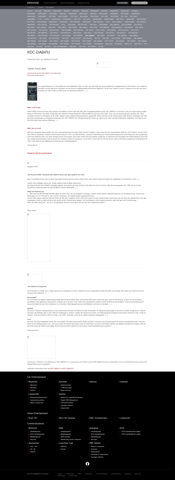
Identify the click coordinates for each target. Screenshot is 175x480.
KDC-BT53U (77, 33)
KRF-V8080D (98, 41)
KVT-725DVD (64, 44)
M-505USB (118, 44)
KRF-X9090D (31, 44)
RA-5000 (39, 46)
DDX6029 (85, 11)
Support (60, 474)
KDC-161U (52, 27)
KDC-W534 (88, 33)
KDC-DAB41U (50, 7)
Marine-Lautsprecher (36, 403)
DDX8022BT (114, 11)
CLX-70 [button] (29, 11)
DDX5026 (76, 11)
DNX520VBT (42, 14)
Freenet (63, 449)
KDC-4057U (84, 27)
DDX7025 (104, 11)
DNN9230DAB (109, 19)
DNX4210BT (130, 19)
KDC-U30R (42, 38)
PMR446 (63, 446)
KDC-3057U (62, 27)
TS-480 (100, 46)
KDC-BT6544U (75, 22)
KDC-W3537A (42, 24)
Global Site (128, 474)
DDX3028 (47, 11)
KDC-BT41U (135, 30)
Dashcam (93, 382)
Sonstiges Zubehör (67, 405)
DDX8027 (135, 11)
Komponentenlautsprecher (38, 397)
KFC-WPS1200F (54, 38)
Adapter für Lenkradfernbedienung (71, 397)
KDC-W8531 (111, 35)
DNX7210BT (64, 22)
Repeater (33, 439)
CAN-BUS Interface (67, 403)
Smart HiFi (33, 418)
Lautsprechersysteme (37, 400)
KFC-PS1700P (76, 38)
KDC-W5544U (133, 33)
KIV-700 (97, 38)
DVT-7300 (124, 16)
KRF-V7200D (109, 41)
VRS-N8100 (92, 46)
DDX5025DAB (55, 19)
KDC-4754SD (31, 30)
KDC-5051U (89, 30)
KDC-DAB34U (78, 35)
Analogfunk (93, 428)
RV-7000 (48, 46)
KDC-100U (74, 16)
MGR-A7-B (128, 44)
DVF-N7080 (114, 16)
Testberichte (31, 7)
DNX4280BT (31, 14)
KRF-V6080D (65, 41)
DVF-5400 (104, 16)
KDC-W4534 (111, 30)
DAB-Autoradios (66, 385)
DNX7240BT (103, 14)
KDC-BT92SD (66, 35)
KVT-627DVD (53, 44)
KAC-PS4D (120, 19)
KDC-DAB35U (114, 24)
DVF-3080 (52, 16)
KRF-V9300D (120, 41)
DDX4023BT (67, 19)
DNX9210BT (31, 24)
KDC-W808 (100, 35)
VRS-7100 (82, 46)
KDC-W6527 (31, 35)
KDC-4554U (129, 27)
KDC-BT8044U (98, 22)
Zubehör (33, 390)
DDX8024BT (125, 11)
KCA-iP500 (30, 22)
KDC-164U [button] (30, 27)
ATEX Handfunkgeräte (37, 434)
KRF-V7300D (116, 38)
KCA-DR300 (84, 16)
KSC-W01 (106, 38)
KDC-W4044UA (117, 27)
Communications (83, 3)
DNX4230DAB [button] (41, 22)
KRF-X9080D (142, 41)
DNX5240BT (83, 14)
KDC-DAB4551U (68, 369)
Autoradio (63, 382)
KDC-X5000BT (63, 16)
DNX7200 (93, 14)
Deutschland (122, 3)
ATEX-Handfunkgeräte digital (130, 431)
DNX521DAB (53, 22)
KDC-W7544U (54, 35)
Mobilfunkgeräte (35, 437)
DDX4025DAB (97, 19)
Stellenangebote (116, 474)
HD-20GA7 (133, 16)
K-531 (63, 24)
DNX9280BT (42, 16)
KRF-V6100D (76, 41)
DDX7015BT (95, 16)
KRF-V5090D (31, 41)
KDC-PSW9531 (117, 22)
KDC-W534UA (99, 33)
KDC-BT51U (54, 33)
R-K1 (145, 44)
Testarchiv (40, 7)
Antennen (94, 449)
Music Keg (108, 44)
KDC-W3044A (54, 24)
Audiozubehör (95, 452)
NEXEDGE (33, 428)
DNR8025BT (31, 19)
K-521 (108, 22)
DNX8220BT (136, 14)
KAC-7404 (86, 19)
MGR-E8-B (137, 44)
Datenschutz (61, 476)
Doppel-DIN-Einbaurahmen (69, 400)
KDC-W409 (71, 24)
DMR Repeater (65, 437)
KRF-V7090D (87, 41)
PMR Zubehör (95, 443)
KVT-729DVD (87, 44)
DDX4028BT (57, 11)
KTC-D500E (42, 44)
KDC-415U (93, 27)
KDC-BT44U (31, 33)
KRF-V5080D (138, 38)
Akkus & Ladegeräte (97, 446)
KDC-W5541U (121, 33)
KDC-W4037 (138, 24)
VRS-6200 (72, 46)
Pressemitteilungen (101, 474)
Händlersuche (70, 474)
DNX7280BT (125, 14)
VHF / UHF (33, 446)
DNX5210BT (87, 22)
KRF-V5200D (42, 41)
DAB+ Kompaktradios (98, 418)
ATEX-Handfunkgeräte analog (130, 434)
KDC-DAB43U (122, 35)
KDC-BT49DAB (127, 24)
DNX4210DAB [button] (141, 19)
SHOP (79, 474)
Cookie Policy (73, 476)
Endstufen (124, 382)
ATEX (122, 428)
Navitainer (33, 388)
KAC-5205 (93, 24)
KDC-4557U (139, 27)
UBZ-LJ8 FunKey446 (60, 46)
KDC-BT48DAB (66, 30)
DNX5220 (63, 14)
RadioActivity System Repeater (71, 439)
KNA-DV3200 (87, 38)
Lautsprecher (34, 394)
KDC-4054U (73, 27)
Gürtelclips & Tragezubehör (99, 454)
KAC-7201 (77, 19)
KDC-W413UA (78, 30)
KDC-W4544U (42, 33)
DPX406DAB (103, 24)
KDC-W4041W (104, 27)
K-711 (40, 19)
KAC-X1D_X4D (82, 24)
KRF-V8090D (131, 41)
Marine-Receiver (66, 390)
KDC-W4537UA (123, 30)
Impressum (138, 474)
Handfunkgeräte (35, 431)
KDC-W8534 (134, 35)
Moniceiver (33, 385)
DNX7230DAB (129, 22)
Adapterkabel (65, 408)
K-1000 (46, 19)
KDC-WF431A (31, 38)
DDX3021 (67, 11)
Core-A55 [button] (38, 11)
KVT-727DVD (76, 44)
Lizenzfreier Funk (66, 443)
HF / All (32, 449)
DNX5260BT (53, 14)
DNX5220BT (73, 14)
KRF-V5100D (54, 41)
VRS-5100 (30, 46)
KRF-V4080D (127, 38)
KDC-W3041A (141, 22)
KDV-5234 (65, 38)
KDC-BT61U (110, 33)
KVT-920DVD (98, 44)
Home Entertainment (67, 3)
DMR (61, 428)
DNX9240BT (31, 16)
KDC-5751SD (100, 30)
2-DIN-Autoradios (66, 388)
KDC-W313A (43, 30)
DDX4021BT (95, 11)
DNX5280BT (114, 14)
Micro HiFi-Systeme (67, 418)
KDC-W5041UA (66, 33)
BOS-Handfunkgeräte (98, 434)
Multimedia (33, 382)
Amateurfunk (34, 443)
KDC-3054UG (41, 27)
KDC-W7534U (42, 35)
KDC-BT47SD (54, 30)
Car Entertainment (50, 3)
